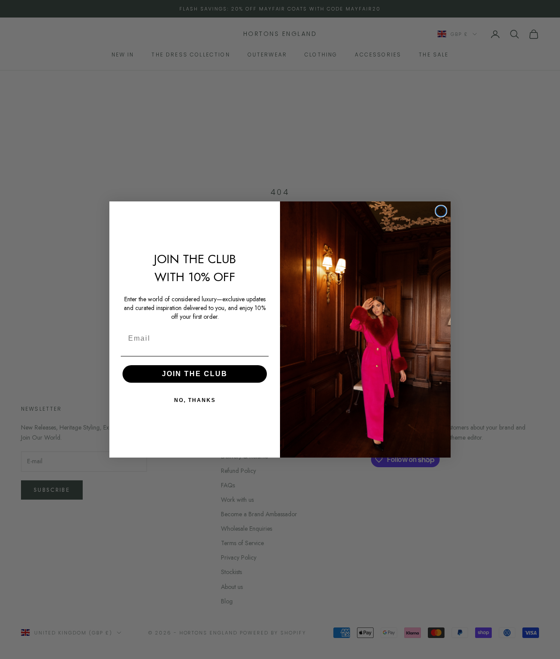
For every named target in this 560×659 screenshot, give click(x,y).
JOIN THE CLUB (195, 373)
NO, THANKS (195, 400)
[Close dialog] (441, 211)
